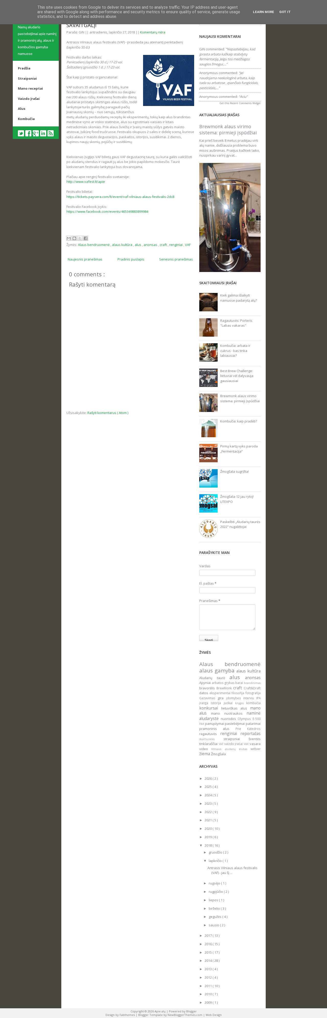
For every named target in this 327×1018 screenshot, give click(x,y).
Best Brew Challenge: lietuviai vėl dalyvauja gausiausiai (236, 376)
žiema (205, 753)
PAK (202, 724)
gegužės (215, 916)
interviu (249, 698)
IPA (258, 698)
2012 (209, 977)
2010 (209, 994)
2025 (209, 786)
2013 (209, 969)
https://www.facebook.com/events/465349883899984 (107, 211)
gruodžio (216, 852)
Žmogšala (218, 754)
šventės (255, 739)
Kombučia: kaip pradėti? (238, 421)
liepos (214, 900)
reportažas (250, 733)
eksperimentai (220, 693)
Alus (21, 108)
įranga (205, 703)
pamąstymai (215, 723)
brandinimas (252, 683)
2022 (209, 812)
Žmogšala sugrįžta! (234, 471)
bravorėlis (207, 688)
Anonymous (208, 72)
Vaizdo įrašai (29, 98)
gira (222, 698)
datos (204, 693)
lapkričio (216, 860)
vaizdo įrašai (234, 744)
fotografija (253, 693)
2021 (209, 820)
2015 (209, 952)
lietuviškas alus (235, 708)
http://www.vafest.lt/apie (85, 181)
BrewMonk (224, 688)
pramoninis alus (217, 728)
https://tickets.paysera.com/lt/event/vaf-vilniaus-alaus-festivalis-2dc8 (120, 196)
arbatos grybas (224, 683)
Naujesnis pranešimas (85, 259)
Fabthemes (128, 1015)
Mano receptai (30, 88)
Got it (285, 12)
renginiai (176, 244)
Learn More (263, 12)
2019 (209, 837)
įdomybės (234, 698)
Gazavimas (208, 698)
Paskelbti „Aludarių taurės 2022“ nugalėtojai (240, 524)
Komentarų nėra (152, 32)
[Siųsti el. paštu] (68, 238)
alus (138, 244)
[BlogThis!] (74, 238)
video (205, 749)
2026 (209, 778)
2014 (209, 960)
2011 (209, 986)
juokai (229, 703)
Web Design (214, 1015)
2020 (209, 828)
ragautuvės (209, 733)
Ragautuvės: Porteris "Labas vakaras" (236, 323)
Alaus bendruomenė (94, 244)
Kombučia (26, 118)
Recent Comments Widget (245, 103)
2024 (209, 795)
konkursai (210, 708)
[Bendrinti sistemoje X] (80, 238)
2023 (209, 803)
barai (239, 683)
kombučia (253, 703)
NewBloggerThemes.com (185, 1015)
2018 (209, 845)
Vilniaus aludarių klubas (231, 749)
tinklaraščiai (209, 743)
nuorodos (229, 718)
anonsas (151, 244)
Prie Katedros (248, 729)
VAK (247, 744)
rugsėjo (215, 883)
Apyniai (205, 682)
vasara (255, 743)
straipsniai (236, 739)
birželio (215, 908)
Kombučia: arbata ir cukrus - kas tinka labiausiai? (235, 350)
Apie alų (160, 1011)
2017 (209, 935)
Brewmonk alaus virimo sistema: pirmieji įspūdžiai (228, 129)
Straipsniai (27, 78)
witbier (256, 749)
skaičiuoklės (211, 739)
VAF (188, 244)
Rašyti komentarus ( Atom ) (107, 412)
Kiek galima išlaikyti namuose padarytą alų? (238, 298)
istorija (217, 703)
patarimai (253, 723)
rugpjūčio (216, 891)
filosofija (238, 693)
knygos (240, 703)
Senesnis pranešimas (176, 259)
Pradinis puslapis (131, 259)
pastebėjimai (235, 723)
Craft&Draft (252, 688)
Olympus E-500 (249, 719)
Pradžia (24, 68)
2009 (209, 1002)
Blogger (191, 1011)
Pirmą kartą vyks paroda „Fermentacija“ (239, 449)
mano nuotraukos (229, 713)
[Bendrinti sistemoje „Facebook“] (85, 238)
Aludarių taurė (214, 678)
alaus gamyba (217, 670)
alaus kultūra (122, 244)
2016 (209, 944)
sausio (214, 925)
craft (164, 244)
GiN (202, 49)
